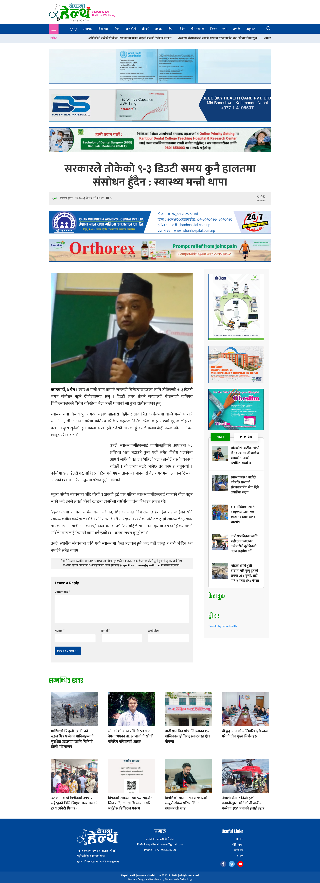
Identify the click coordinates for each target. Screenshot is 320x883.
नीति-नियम (237, 845)
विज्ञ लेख (103, 28)
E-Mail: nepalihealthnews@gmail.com (160, 844)
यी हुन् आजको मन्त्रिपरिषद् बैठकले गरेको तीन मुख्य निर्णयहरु (245, 734)
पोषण (117, 28)
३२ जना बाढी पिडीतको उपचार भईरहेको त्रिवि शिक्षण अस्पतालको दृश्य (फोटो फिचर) (74, 803)
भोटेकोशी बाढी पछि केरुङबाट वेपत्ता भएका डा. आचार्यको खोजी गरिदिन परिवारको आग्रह (130, 736)
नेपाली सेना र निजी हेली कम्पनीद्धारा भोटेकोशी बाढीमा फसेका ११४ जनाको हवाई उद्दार (243, 803)
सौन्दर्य (145, 28)
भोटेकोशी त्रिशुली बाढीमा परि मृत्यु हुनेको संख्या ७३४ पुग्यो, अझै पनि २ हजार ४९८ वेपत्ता (245, 573)
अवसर (158, 28)
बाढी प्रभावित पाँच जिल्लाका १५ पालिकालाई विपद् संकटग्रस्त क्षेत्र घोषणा (187, 736)
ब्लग (224, 28)
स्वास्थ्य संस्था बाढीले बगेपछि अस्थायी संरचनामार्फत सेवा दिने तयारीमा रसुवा (152, 38)
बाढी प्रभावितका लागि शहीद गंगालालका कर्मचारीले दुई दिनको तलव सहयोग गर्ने (244, 544)
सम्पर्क (236, 28)
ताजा (220, 437)
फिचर (213, 28)
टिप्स (170, 28)
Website (153, 630)
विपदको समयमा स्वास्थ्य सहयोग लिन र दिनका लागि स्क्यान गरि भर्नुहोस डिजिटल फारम (130, 803)
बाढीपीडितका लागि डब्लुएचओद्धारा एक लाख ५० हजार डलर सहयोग (233, 38)
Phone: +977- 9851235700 (160, 849)
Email (105, 630)
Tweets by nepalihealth (222, 626)
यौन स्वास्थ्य (197, 28)
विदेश (182, 28)
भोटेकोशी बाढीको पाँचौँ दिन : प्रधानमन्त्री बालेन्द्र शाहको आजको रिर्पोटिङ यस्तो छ (64, 38)
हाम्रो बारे (238, 850)
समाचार (87, 28)
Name (59, 630)
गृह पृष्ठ (73, 28)
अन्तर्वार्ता (131, 28)
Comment (62, 591)
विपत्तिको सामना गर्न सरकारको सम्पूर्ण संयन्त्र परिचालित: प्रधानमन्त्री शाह (186, 803)
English (250, 28)
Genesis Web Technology (178, 879)
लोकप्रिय (246, 437)
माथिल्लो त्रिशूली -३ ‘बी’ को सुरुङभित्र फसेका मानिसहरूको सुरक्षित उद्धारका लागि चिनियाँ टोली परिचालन (72, 739)
